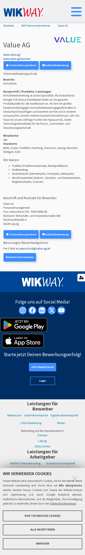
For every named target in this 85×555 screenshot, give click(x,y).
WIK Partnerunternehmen (35, 26)
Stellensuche (14, 415)
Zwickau (42, 435)
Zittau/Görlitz (42, 446)
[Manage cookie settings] (81, 277)
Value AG (63, 26)
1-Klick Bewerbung (30, 423)
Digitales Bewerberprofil (64, 415)
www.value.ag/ (12, 55)
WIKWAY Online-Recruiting (25, 463)
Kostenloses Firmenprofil (60, 463)
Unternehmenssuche (36, 415)
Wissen (61, 423)
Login (42, 380)
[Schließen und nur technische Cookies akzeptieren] (74, 478)
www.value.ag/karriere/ (17, 59)
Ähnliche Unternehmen (20, 257)
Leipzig (42, 441)
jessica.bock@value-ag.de (34, 248)
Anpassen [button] (42, 543)
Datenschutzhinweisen (63, 503)
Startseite (8, 26)
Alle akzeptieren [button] (42, 529)
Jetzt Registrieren (42, 367)
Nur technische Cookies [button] (43, 516)
